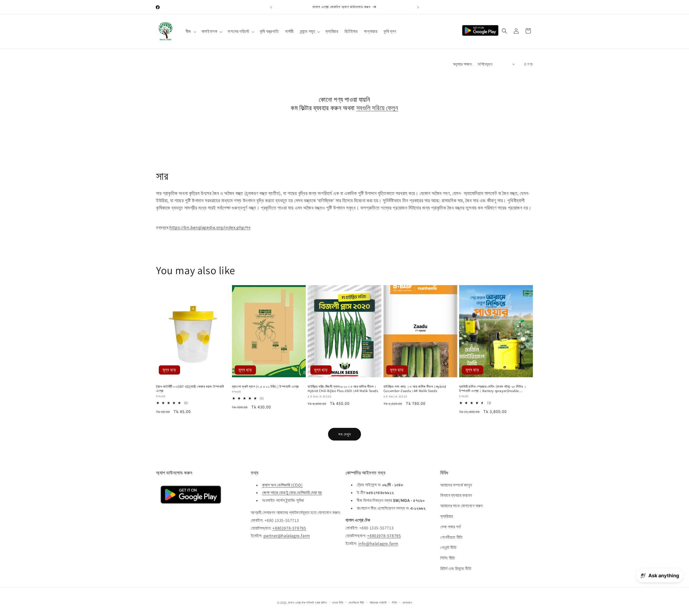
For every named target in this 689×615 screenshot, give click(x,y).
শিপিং (394, 602)
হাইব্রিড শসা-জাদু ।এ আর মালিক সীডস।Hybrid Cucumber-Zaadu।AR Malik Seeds (415, 389)
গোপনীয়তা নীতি (451, 537)
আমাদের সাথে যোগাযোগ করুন (461, 506)
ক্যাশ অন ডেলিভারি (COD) (282, 485)
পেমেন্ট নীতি (448, 547)
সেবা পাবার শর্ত (450, 527)
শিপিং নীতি (447, 558)
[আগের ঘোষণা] (271, 7)
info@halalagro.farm (378, 543)
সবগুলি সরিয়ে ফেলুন (377, 108)
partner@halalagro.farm (286, 536)
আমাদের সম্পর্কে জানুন (456, 485)
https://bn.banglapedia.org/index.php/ (210, 227)
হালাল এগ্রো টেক (296, 602)
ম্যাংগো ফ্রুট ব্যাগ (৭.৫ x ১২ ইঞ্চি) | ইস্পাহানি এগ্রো (265, 387)
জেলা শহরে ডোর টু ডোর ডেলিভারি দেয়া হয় (292, 492)
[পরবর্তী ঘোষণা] (418, 7)
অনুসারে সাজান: (462, 64)
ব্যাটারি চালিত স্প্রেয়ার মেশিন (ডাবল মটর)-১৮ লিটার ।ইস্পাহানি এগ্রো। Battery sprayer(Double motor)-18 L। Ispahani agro (492, 389)
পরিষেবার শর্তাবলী (378, 602)
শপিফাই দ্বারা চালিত (316, 602)
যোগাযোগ (407, 602)
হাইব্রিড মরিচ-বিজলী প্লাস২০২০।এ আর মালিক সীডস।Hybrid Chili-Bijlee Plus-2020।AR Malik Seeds (343, 389)
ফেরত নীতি (337, 602)
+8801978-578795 (289, 528)
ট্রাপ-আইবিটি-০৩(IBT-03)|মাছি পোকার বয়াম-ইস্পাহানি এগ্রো (190, 389)
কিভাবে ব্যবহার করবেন (456, 495)
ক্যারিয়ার (446, 516)
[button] (190, 32)
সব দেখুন (344, 433)
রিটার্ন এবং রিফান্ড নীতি (455, 568)
